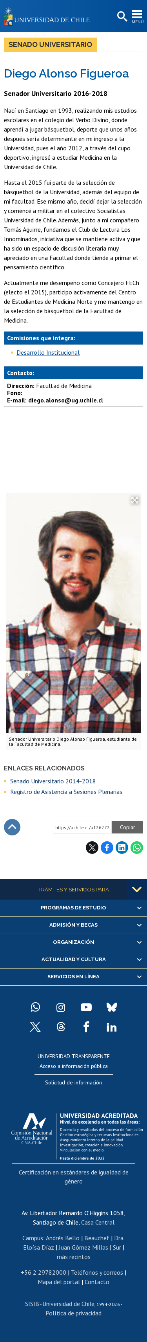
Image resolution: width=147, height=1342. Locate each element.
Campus (32, 1238)
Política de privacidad (73, 1313)
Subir (12, 827)
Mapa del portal (59, 1282)
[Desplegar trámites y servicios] (137, 889)
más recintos (74, 1257)
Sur (117, 1247)
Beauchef (96, 1238)
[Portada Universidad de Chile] (49, 16)
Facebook (107, 847)
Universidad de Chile (68, 1304)
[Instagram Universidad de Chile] (61, 1007)
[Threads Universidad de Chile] (61, 1027)
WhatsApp (137, 847)
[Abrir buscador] (121, 16)
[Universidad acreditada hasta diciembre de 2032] (77, 1134)
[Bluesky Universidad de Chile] (112, 1007)
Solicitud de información (73, 1082)
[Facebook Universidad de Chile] (86, 1027)
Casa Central (97, 1222)
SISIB (32, 1304)
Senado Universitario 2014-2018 (53, 781)
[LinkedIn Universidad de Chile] (112, 1027)
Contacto (97, 1282)
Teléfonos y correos (97, 1272)
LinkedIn (122, 847)
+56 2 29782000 (43, 1272)
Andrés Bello (63, 1238)
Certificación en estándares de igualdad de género (74, 1176)
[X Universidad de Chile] (35, 1027)
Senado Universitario (50, 44)
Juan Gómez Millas (83, 1247)
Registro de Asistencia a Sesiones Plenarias (66, 791)
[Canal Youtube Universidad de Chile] (86, 1007)
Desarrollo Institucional (48, 352)
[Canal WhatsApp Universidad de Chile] (35, 1007)
